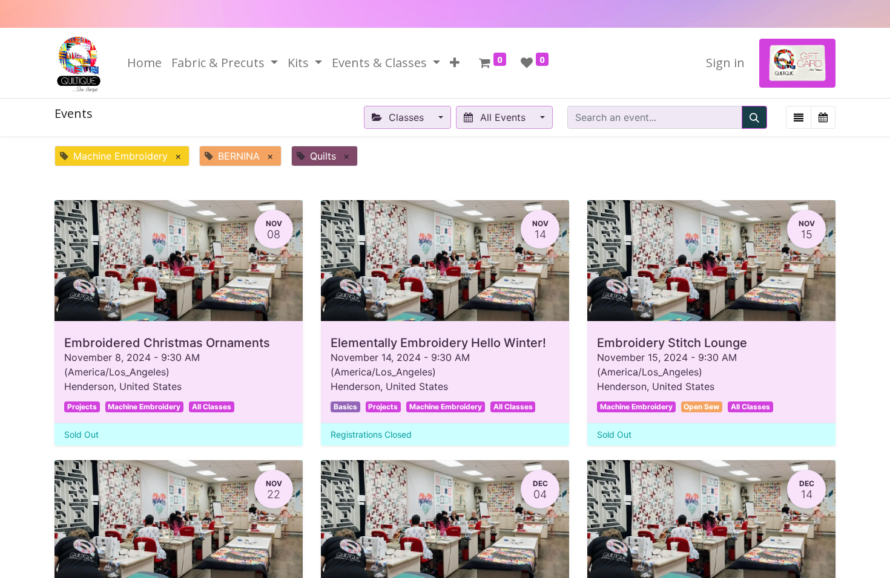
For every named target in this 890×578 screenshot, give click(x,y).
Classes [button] (406, 117)
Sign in (725, 62)
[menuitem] (144, 63)
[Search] (754, 117)
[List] (798, 117)
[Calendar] (823, 117)
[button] (454, 63)
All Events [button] (503, 117)
